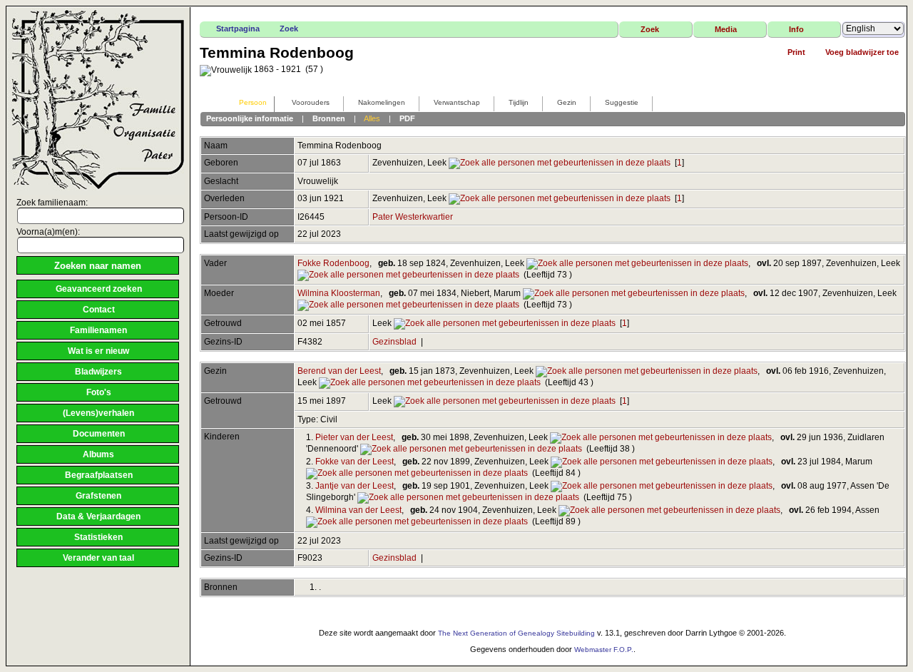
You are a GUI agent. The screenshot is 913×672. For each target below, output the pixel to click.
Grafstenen (98, 496)
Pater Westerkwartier (412, 217)
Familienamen (98, 330)
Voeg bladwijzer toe (862, 52)
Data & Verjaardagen (98, 516)
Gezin (566, 102)
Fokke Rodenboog (333, 263)
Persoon (253, 102)
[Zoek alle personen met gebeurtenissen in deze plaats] (559, 163)
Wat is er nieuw (98, 351)
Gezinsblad (394, 342)
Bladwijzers (98, 372)
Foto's (98, 392)
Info (796, 29)
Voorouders (311, 102)
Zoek (289, 28)
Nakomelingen (381, 102)
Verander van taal (98, 558)
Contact (99, 310)
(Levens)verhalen (98, 413)
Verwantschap (457, 102)
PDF (407, 118)
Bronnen (328, 118)
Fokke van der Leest (354, 462)
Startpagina (238, 28)
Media (726, 29)
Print (796, 52)
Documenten (99, 434)
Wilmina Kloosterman (338, 293)
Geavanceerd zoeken (99, 289)
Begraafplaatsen (99, 475)
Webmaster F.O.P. (603, 649)
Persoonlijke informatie (249, 118)
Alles (372, 118)
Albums (98, 454)
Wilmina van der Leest (358, 510)
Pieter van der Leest (354, 437)
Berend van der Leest (339, 371)
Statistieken (98, 537)
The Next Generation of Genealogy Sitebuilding (516, 633)
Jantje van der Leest (354, 486)
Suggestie (621, 102)
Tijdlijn (519, 102)
